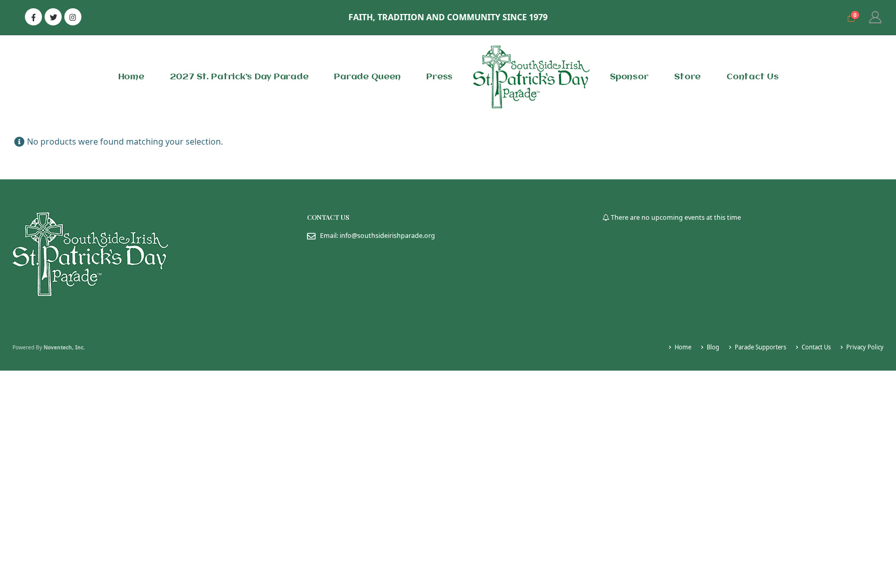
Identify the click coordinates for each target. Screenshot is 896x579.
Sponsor (629, 77)
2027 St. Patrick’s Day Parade (239, 77)
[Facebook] (33, 16)
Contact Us (752, 77)
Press (439, 77)
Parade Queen (367, 77)
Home (131, 77)
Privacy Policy (865, 347)
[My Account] (875, 17)
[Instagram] (72, 16)
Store (687, 77)
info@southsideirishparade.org (387, 235)
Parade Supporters (760, 347)
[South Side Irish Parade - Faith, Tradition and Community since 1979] (531, 77)
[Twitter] (53, 16)
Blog (713, 347)
